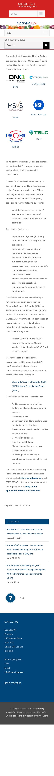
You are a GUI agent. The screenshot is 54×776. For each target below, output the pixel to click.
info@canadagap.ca (27, 6)
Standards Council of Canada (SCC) (29, 382)
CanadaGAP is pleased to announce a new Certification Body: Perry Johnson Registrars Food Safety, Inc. (25, 549)
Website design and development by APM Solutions (27, 716)
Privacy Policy (38, 709)
